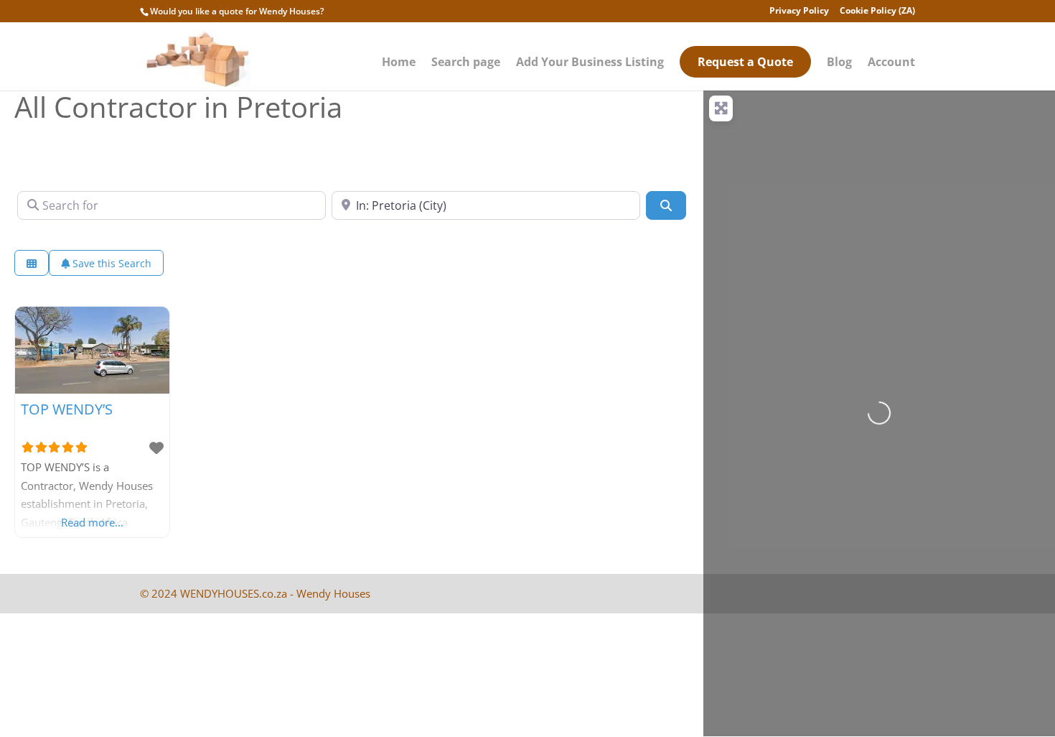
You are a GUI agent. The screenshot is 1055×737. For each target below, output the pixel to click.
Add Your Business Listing (590, 63)
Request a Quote (745, 62)
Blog (839, 63)
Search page (465, 63)
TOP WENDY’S (67, 409)
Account (891, 63)
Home (399, 63)
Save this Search (110, 263)
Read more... (92, 522)
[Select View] (31, 263)
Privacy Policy (799, 11)
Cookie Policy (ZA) (877, 11)
